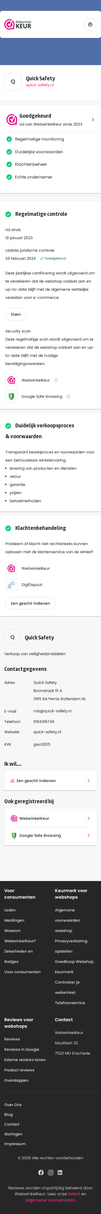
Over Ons (13, 1104)
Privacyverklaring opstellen (71, 946)
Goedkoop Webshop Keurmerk (74, 967)
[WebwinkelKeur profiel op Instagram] (50, 1172)
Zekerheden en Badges (18, 956)
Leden (10, 910)
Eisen (16, 314)
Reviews (12, 1039)
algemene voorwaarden (50, 1200)
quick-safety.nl (40, 85)
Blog (8, 1114)
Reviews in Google (21, 1049)
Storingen (13, 1134)
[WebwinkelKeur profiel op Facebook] (41, 1172)
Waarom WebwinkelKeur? (20, 936)
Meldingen (14, 920)
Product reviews (19, 1070)
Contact (11, 1124)
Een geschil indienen (30, 603)
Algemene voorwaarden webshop (67, 920)
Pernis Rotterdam (64, 699)
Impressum (15, 1143)
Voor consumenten (22, 972)
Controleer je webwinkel (67, 987)
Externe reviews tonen (25, 1059)
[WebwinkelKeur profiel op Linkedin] (60, 1172)
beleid (74, 1194)
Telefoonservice (70, 1002)
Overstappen (16, 1080)
